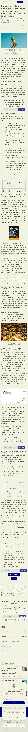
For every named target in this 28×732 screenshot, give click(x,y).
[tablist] (7, 646)
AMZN (14, 373)
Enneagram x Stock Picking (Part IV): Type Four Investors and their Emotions (10, 668)
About (4, 595)
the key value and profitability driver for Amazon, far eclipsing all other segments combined (13, 421)
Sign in (25, 2)
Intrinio (24, 721)
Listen (25, 25)
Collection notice (18, 722)
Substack (7, 729)
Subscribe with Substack (15, 708)
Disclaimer (22, 594)
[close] (24, 684)
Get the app (20, 725)
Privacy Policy (15, 713)
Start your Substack (10, 725)
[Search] (25, 663)
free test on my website (11, 517)
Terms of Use (21, 711)
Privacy (8, 722)
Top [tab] (2, 663)
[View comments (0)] (7, 28)
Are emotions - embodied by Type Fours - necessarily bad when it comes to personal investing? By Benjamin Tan (10, 672)
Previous (5, 636)
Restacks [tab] (10, 646)
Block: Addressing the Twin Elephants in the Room (9, 681)
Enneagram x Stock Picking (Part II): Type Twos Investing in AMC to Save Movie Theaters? (14, 473)
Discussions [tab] (11, 663)
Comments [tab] (4, 646)
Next (23, 636)
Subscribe (20, 2)
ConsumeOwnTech (20, 532)
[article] (14, 672)
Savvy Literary (14, 537)
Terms (11, 722)
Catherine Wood (6, 216)
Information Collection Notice (18, 712)
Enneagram (13, 58)
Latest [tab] (6, 663)
